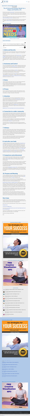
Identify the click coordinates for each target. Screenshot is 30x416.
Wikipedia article (5, 204)
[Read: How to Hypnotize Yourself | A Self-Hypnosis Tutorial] (4, 294)
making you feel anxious (6, 75)
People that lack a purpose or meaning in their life (10, 182)
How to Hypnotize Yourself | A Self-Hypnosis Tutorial (9, 366)
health (4, 57)
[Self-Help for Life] (4, 2)
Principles (12, 177)
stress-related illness (22, 148)
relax (15, 73)
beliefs (24, 176)
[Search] (26, 2)
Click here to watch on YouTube (14, 38)
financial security (18, 55)
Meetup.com (16, 104)
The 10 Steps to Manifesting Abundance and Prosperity (12, 307)
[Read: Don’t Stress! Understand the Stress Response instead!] (4, 301)
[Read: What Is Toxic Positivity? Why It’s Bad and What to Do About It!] (4, 298)
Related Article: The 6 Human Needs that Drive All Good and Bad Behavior (13, 108)
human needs (12, 12)
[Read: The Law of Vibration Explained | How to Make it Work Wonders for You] (4, 303)
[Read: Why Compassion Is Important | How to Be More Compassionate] (4, 312)
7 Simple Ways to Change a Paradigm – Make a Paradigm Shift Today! (14, 289)
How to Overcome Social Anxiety (9, 314)
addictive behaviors (9, 20)
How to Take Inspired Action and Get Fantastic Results (12, 305)
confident (4, 56)
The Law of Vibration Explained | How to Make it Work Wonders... (10, 373)
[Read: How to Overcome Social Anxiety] (4, 314)
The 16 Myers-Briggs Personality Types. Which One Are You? (13, 291)
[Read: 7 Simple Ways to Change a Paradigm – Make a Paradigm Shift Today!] (4, 289)
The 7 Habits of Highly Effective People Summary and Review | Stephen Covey (15, 309)
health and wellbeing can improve (8, 17)
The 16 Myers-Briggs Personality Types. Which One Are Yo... (10, 364)
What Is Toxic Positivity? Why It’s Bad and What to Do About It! (13, 298)
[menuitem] (26, 2)
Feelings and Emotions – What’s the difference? (11, 296)
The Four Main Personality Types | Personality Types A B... (9, 375)
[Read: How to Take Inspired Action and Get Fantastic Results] (4, 305)
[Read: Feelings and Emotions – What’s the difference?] (4, 296)
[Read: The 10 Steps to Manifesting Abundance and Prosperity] (4, 307)
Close (3, 415)
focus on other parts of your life (16, 75)
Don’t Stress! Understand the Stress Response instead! (12, 300)
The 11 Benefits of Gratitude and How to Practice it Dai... (9, 371)
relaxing (15, 150)
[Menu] (28, 2)
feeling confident (8, 158)
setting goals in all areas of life (12, 167)
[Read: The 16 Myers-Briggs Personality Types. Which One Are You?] (4, 292)
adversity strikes (14, 66)
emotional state (18, 98)
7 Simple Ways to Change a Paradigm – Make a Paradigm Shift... (10, 362)
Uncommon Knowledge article (7, 206)
